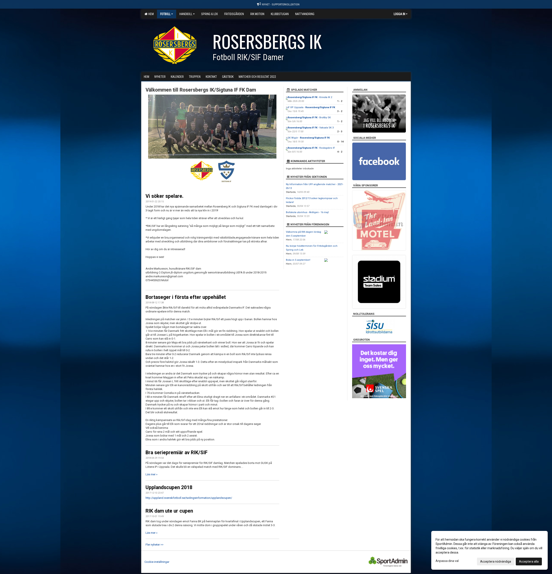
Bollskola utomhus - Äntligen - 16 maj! (307, 212)
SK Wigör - (309, 137)
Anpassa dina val (447, 561)
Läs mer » (151, 474)
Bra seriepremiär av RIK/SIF (176, 452)
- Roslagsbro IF (311, 148)
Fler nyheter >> (154, 544)
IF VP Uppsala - (311, 107)
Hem (150, 14)
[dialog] (489, 550)
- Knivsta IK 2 (310, 97)
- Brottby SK (309, 117)
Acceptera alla (529, 561)
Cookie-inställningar (156, 561)
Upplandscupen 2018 (169, 487)
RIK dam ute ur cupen (169, 511)
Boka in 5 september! (298, 260)
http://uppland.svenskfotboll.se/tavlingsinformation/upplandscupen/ (189, 497)
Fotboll (165, 14)
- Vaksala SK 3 (311, 127)
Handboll (185, 14)
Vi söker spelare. (164, 196)
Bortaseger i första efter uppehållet (186, 297)
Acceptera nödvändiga (495, 561)
